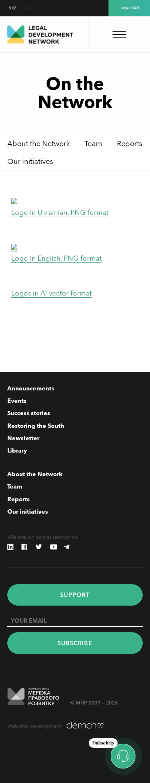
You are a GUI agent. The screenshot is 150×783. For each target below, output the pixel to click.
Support (75, 594)
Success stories (28, 413)
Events (17, 400)
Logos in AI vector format (51, 293)
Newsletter (23, 438)
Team (93, 143)
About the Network (38, 143)
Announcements (30, 388)
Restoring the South (35, 425)
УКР (13, 8)
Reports (129, 143)
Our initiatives (30, 161)
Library (17, 450)
